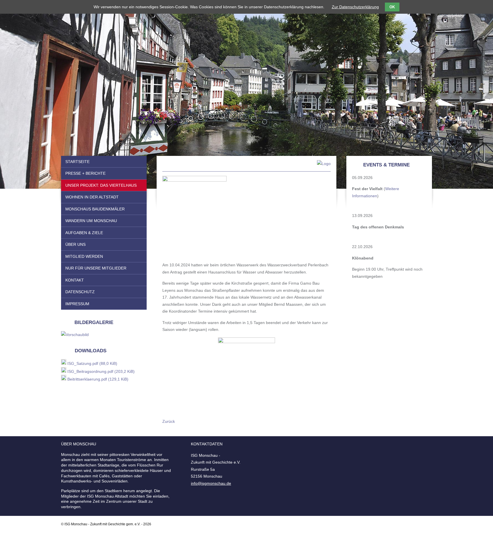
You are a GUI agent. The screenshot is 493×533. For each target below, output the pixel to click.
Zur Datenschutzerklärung (355, 7)
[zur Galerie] (75, 334)
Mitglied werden (84, 256)
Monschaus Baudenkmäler (95, 209)
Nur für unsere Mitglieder (95, 268)
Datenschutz (80, 291)
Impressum (77, 303)
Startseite (77, 161)
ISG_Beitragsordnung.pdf (101, 371)
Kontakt (74, 280)
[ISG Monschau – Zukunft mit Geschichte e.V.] (246, 166)
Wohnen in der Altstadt (92, 197)
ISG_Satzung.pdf (92, 363)
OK (392, 7)
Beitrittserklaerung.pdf (97, 379)
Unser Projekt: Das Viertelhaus (101, 185)
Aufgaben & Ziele (84, 232)
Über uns (75, 244)
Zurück (168, 421)
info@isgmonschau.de (211, 483)
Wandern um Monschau (91, 220)
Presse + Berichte (85, 173)
